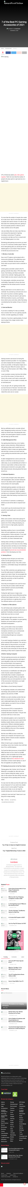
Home (2, 48)
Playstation (22, 1106)
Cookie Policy (13, 1175)
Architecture (4, 1108)
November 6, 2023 (12, 925)
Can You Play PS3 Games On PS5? (17, 923)
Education (3, 1139)
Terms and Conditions (18, 1173)
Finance (12, 1110)
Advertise (8, 1173)
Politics (21, 1108)
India (11, 1128)
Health (12, 1122)
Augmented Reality (4, 1116)
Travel (21, 1134)
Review (21, 1117)
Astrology (3, 1113)
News (11, 1141)
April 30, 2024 (12, 914)
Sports (21, 1126)
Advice (3, 1102)
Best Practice (4, 1123)
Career (3, 1131)
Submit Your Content (5, 1176)
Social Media (22, 1124)
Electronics (4, 1141)
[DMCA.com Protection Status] (15, 1094)
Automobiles (4, 1119)
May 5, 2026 (5, 1007)
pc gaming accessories (8, 802)
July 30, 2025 (11, 893)
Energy (12, 1102)
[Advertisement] (14, 197)
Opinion (21, 1104)
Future (12, 1114)
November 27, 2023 (13, 919)
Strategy (21, 1130)
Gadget (12, 1116)
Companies (4, 1135)
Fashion (12, 1108)
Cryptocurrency (5, 1137)
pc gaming (13, 799)
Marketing (13, 1135)
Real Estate (22, 1113)
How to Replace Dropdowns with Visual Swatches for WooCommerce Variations (17, 1020)
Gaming (14, 48)
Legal (11, 1130)
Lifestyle (12, 1133)
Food (11, 1112)
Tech (20, 1132)
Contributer (17, 28)
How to (12, 1126)
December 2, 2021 (14, 30)
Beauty (3, 1121)
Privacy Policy (4, 1175)
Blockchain (4, 1127)
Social (21, 1122)
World (20, 1140)
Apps (2, 1106)
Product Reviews (21, 1111)
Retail (20, 1115)
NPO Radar (22, 1102)
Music (11, 1139)
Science (21, 1119)
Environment (13, 1106)
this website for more (18, 758)
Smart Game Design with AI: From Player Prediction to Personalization (17, 890)
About (2, 1173)
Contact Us (15, 1176)
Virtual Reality (22, 1138)
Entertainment (8, 48)
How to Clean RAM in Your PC (16, 981)
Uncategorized (23, 1136)
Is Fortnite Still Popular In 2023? (17, 917)
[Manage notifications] (24, 1184)
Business (3, 1129)
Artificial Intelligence (4, 1111)
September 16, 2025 (13, 1015)
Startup (21, 1128)
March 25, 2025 (12, 900)
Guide (11, 1120)
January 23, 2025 (12, 907)
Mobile (12, 1137)
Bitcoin (3, 1125)
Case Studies (4, 1133)
